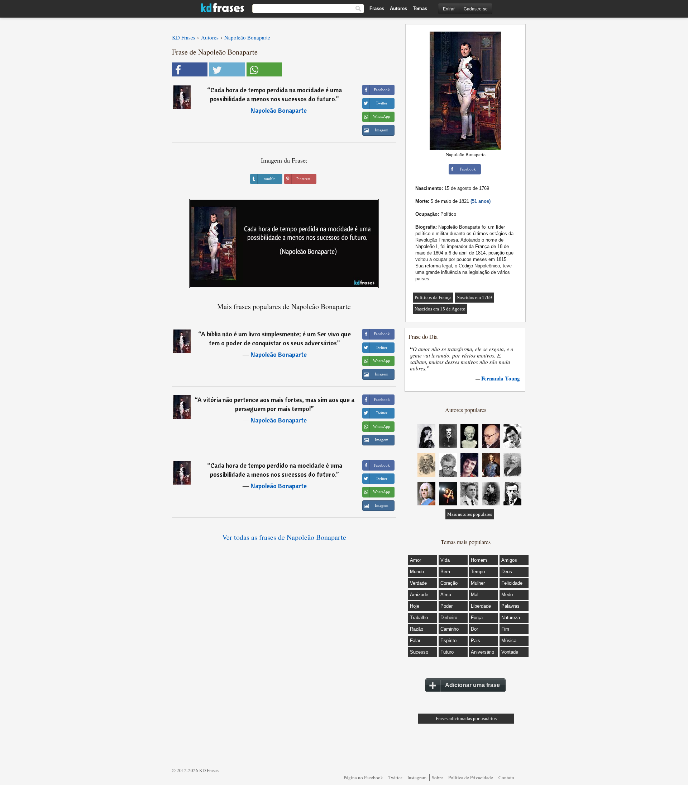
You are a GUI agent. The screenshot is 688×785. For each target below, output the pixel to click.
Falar (415, 640)
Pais (475, 640)
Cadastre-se (476, 8)
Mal (474, 594)
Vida (445, 560)
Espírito (448, 640)
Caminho (449, 629)
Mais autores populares (469, 514)
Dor (474, 629)
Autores (398, 8)
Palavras (510, 606)
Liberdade (481, 606)
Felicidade (511, 583)
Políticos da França (433, 297)
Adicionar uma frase (472, 685)
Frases (376, 8)
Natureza (510, 617)
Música (508, 640)
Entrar (449, 8)
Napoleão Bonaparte (278, 110)
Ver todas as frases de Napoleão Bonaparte (284, 537)
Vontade (509, 652)
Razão (416, 629)
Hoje (414, 606)
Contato (506, 777)
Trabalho (419, 617)
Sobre (437, 777)
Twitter (395, 777)
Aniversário (482, 652)
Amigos (509, 560)
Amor (415, 560)
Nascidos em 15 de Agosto (440, 309)
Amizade (419, 594)
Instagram (416, 777)
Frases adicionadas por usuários (466, 718)
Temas (420, 8)
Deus (506, 571)
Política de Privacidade (470, 777)
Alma (445, 594)
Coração (449, 583)
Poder (446, 606)
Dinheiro (448, 617)
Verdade (418, 583)
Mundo (417, 571)
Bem (445, 571)
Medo (507, 594)
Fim (505, 629)
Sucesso (419, 652)
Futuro (447, 652)
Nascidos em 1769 (474, 297)
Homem (479, 560)
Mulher (478, 583)
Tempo (478, 571)
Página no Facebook (363, 777)
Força (477, 617)
